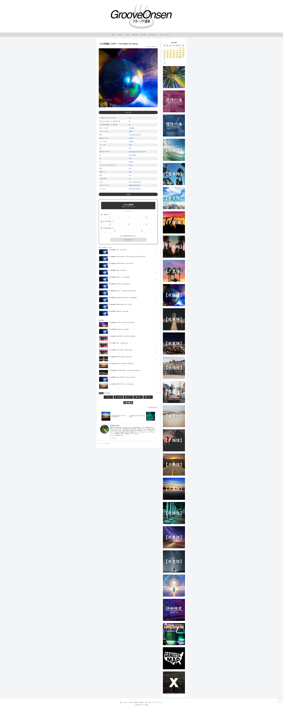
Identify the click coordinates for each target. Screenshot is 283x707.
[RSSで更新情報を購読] (131, 402)
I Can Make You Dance (135, 134)
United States (132, 155)
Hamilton (131, 161)
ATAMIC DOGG (114, 425)
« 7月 (164, 62)
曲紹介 (101, 393)
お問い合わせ (148, 702)
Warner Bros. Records (134, 188)
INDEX (130, 702)
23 (183, 54)
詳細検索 (128, 194)
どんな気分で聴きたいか (107, 228)
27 (174, 57)
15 (180, 52)
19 (170, 54)
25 (167, 57)
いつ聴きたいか (105, 214)
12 (170, 52)
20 (174, 54)
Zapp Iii (131, 138)
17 (164, 54)
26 (170, 57)
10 (164, 52)
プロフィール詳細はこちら (117, 435)
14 (177, 52)
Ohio (130, 158)
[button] (148, 397)
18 (167, 54)
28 (177, 57)
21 (177, 54)
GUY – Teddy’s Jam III (134, 182)
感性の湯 (136, 702)
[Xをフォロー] (124, 402)
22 (180, 54)
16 (183, 52)
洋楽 (130, 148)
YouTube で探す (128, 112)
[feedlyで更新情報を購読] (128, 402)
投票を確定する (128, 240)
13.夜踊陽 (131, 128)
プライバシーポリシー (158, 702)
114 (130, 175)
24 (164, 57)
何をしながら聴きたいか (107, 221)
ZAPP (130, 131)
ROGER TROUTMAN (134, 185)
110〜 (130, 171)
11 (167, 52)
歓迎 (121, 702)
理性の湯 (141, 702)
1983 (130, 145)
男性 (130, 168)
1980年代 (131, 141)
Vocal (130, 165)
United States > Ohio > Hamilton (137, 151)
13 (174, 52)
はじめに (125, 702)
